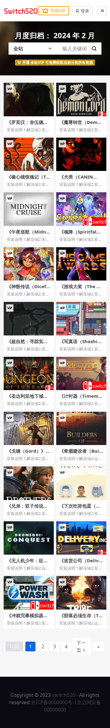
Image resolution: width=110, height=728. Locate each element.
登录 (84, 11)
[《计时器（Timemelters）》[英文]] (81, 373)
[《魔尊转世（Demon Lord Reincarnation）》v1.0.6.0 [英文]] (81, 99)
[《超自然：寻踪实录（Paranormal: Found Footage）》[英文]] (29, 318)
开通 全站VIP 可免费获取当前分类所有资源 (57, 62)
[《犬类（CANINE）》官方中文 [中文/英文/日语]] (81, 154)
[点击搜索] (94, 48)
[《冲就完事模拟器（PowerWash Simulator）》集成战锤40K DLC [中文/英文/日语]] (29, 592)
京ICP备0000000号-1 (54, 702)
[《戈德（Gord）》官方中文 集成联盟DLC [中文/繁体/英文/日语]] (29, 428)
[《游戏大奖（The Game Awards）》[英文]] (81, 264)
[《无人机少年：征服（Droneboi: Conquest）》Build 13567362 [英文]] (29, 538)
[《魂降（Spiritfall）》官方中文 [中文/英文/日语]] (81, 209)
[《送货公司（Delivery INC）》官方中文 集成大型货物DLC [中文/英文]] (81, 538)
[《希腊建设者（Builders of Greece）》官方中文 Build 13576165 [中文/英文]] (81, 428)
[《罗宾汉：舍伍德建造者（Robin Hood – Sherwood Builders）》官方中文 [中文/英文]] (29, 99)
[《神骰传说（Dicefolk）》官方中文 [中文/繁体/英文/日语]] (29, 264)
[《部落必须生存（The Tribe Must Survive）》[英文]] (81, 592)
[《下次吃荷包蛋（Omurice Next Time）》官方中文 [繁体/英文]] (81, 483)
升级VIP (57, 10)
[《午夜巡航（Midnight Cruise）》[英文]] (29, 209)
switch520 (63, 695)
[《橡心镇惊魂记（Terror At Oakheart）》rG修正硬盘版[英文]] (29, 154)
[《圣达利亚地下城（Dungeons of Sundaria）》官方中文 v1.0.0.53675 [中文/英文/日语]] (29, 373)
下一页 (81, 646)
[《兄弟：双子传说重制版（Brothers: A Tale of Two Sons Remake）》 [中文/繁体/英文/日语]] (29, 483)
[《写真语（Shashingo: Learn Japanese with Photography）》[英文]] (81, 318)
